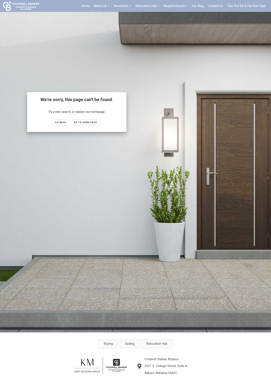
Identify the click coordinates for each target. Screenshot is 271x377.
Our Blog (198, 6)
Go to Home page (85, 122)
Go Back (60, 122)
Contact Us (215, 6)
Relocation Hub (148, 8)
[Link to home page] (23, 6)
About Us (102, 8)
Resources (122, 8)
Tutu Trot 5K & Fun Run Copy (246, 6)
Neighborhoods (176, 8)
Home (85, 6)
